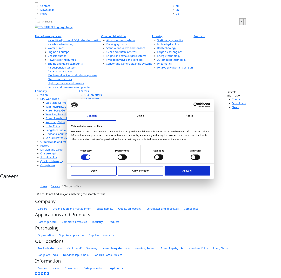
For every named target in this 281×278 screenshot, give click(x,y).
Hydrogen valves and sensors (66, 83)
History (44, 145)
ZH (177, 6)
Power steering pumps (62, 60)
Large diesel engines (169, 52)
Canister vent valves (60, 71)
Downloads (47, 10)
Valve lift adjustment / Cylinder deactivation (74, 40)
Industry (157, 36)
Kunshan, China (55, 122)
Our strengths (49, 153)
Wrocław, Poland (56, 114)
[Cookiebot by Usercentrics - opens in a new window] (196, 105)
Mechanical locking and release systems (72, 75)
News (43, 13)
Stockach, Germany (57, 102)
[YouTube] (42, 273)
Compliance (47, 165)
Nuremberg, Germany (59, 110)
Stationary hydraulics (170, 40)
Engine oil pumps (58, 52)
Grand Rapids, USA (57, 118)
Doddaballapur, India (58, 134)
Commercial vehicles (113, 36)
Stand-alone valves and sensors (125, 48)
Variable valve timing (60, 44)
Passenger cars (52, 36)
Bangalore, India (56, 130)
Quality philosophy (51, 161)
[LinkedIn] (39, 273)
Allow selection (140, 170)
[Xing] (48, 273)
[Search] (244, 21)
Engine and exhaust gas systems (126, 56)
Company (41, 91)
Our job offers (93, 95)
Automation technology (171, 60)
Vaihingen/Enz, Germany (61, 106)
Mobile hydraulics (168, 44)
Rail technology (166, 48)
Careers (84, 91)
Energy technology (168, 56)
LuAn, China (53, 126)
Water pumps (56, 48)
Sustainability (48, 157)
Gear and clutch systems (121, 52)
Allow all (187, 170)
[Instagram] (36, 273)
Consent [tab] (92, 115)
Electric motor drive (60, 79)
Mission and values (52, 149)
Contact (45, 6)
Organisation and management (59, 142)
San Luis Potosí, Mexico (60, 138)
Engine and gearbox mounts (65, 63)
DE (177, 13)
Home (39, 36)
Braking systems (116, 44)
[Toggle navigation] (36, 2)
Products (199, 36)
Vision (44, 95)
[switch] (122, 157)
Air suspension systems (62, 67)
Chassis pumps (57, 56)
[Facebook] (45, 273)
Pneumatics (164, 63)
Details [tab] (141, 115)
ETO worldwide (49, 99)
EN (177, 10)
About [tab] (189, 115)
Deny (94, 170)
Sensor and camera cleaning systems (71, 87)
